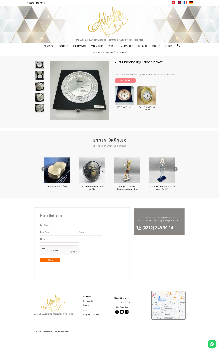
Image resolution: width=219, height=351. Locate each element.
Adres (85, 310)
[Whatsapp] (212, 344)
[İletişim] (168, 319)
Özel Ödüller (97, 45)
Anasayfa (48, 45)
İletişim (168, 45)
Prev (43, 169)
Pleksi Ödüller (79, 45)
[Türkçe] (173, 2)
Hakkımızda (88, 301)
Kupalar (111, 45)
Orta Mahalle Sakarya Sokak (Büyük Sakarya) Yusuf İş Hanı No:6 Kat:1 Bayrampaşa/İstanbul (157, 219)
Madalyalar (126, 45)
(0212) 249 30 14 (37, 3)
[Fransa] (185, 2)
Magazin (156, 45)
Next (176, 169)
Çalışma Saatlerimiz (91, 314)
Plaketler (62, 45)
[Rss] (127, 313)
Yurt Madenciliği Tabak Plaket (114, 52)
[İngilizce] (179, 2)
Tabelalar (142, 45)
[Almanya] (191, 2)
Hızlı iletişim (51, 215)
